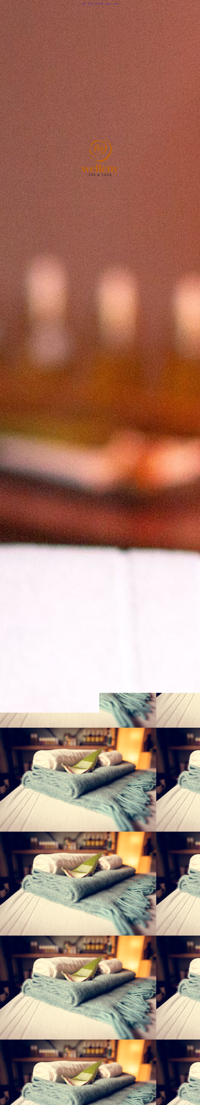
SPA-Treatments (99, 3)
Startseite (84, 3)
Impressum (115, 3)
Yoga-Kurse (108, 3)
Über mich (90, 3)
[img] (100, 552)
